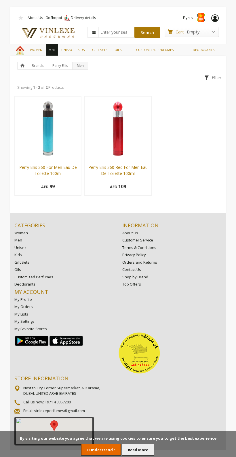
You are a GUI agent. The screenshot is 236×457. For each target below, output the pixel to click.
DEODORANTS (203, 50)
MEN (52, 50)
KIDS (81, 50)
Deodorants (24, 284)
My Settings (24, 321)
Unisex (20, 247)
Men (80, 65)
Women (21, 232)
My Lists (21, 314)
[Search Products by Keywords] (93, 32)
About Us (35, 17)
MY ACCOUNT (31, 291)
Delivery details (83, 17)
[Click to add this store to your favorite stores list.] (21, 17)
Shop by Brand (135, 277)
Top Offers (131, 284)
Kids (18, 254)
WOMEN (36, 50)
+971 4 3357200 (58, 402)
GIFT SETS (99, 50)
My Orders (23, 306)
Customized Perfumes (33, 277)
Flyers (188, 17)
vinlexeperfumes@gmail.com (59, 410)
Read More (138, 449)
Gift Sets (21, 262)
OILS (118, 50)
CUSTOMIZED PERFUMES (155, 50)
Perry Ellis (60, 65)
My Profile (23, 299)
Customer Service (137, 240)
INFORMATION (140, 225)
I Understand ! (101, 449)
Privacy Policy (134, 254)
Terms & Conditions (139, 247)
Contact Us (131, 269)
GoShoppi (53, 17)
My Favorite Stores (30, 328)
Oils (17, 269)
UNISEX (66, 50)
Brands (37, 65)
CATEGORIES (29, 225)
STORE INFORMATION (41, 378)
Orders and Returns (139, 262)
